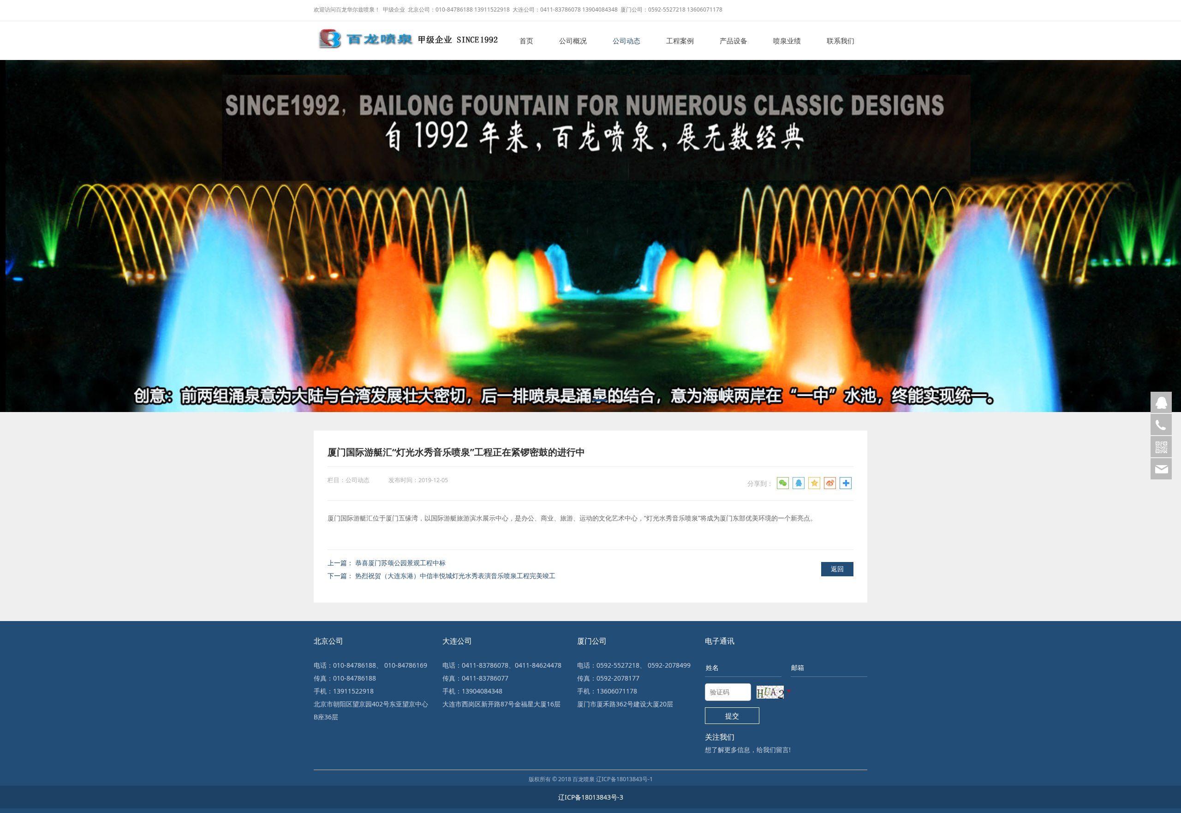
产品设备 (733, 40)
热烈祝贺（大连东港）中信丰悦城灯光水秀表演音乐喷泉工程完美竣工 (455, 575)
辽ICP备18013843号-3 (590, 797)
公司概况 (573, 40)
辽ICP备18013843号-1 (624, 779)
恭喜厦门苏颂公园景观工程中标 (400, 562)
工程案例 (680, 40)
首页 (526, 40)
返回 (837, 568)
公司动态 (626, 40)
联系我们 (840, 40)
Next (1160, 224)
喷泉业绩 (787, 40)
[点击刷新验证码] (770, 692)
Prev (21, 224)
